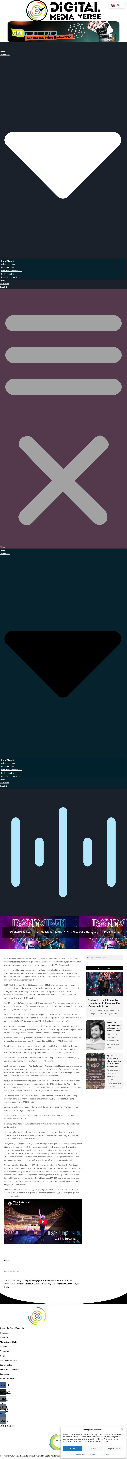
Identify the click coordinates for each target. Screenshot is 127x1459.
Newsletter (4, 1351)
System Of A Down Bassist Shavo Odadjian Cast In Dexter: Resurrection (114, 1061)
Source (7, 1260)
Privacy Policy (93, 1454)
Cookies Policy (81, 1454)
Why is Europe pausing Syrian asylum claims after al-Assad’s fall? (44, 1280)
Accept (73, 1448)
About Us (4, 1337)
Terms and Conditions (9, 1369)
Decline (93, 1448)
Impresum (4, 1374)
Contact (3, 1346)
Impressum (105, 1454)
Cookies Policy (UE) (8, 1360)
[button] (122, 1429)
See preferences (114, 1448)
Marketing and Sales (8, 1342)
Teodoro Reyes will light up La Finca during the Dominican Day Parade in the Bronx (104, 1003)
